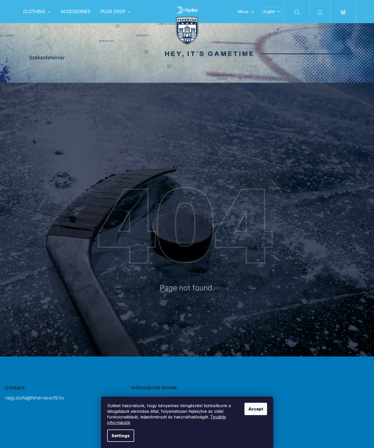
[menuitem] (37, 11)
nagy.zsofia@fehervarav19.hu (34, 397)
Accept (255, 409)
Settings (121, 435)
